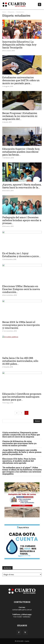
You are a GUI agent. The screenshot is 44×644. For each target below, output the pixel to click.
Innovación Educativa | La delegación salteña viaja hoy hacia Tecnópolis (19, 44)
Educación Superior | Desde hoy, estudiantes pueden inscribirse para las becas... (21, 151)
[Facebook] (19, 632)
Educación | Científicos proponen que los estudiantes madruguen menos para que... (21, 396)
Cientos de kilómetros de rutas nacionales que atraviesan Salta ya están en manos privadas (19, 443)
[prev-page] (17, 413)
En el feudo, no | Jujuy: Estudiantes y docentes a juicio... (21, 255)
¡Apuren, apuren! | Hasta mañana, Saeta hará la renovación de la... (21, 186)
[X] (25, 632)
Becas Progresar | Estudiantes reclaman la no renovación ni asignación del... (19, 116)
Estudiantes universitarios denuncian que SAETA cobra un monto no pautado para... (21, 80)
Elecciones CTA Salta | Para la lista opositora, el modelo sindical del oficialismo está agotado (19, 460)
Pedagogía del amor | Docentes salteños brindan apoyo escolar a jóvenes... (21, 220)
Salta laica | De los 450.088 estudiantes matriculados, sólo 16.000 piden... (20, 360)
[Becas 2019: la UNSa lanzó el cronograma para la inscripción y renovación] (22, 309)
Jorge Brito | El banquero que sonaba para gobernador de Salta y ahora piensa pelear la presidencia (21, 452)
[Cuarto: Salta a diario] (16, 4)
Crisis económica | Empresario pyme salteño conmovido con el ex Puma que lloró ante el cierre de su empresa (21, 434)
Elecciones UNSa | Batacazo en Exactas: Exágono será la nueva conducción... (21, 289)
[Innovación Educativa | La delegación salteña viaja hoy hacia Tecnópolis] (22, 29)
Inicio (4, 12)
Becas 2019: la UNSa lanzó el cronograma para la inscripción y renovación (21, 324)
